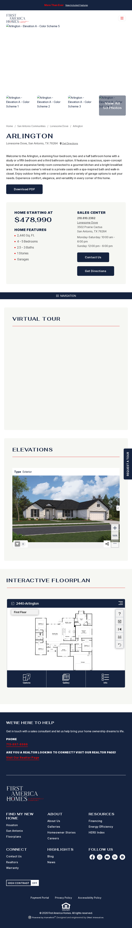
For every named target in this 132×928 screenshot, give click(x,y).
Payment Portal (40, 897)
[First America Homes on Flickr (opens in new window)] (122, 857)
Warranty (12, 868)
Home (9, 126)
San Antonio (14, 830)
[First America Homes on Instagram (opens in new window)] (99, 857)
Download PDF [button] (24, 189)
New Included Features (76, 5)
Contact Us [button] (93, 257)
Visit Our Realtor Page (22, 757)
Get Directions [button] (95, 271)
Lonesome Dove (59, 126)
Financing (95, 821)
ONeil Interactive (95, 917)
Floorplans (13, 836)
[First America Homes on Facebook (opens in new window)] (92, 857)
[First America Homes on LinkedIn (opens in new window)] (114, 857)
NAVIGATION (68, 295)
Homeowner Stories (61, 832)
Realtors (12, 862)
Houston (12, 825)
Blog (50, 856)
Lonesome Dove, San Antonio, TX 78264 (32, 143)
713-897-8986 (17, 744)
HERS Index (97, 832)
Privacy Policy (63, 897)
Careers (53, 838)
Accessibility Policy (89, 897)
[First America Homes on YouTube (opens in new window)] (107, 857)
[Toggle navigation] (122, 18)
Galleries (53, 826)
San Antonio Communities (31, 126)
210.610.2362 (86, 218)
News (51, 862)
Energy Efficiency (101, 826)
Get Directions (70, 143)
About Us (53, 821)
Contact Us (14, 856)
